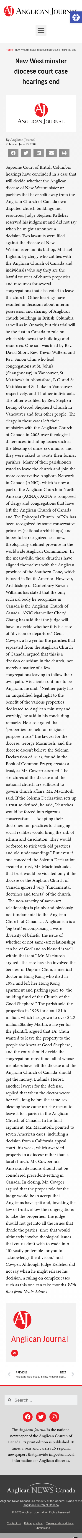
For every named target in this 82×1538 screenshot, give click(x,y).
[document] (41, 769)
